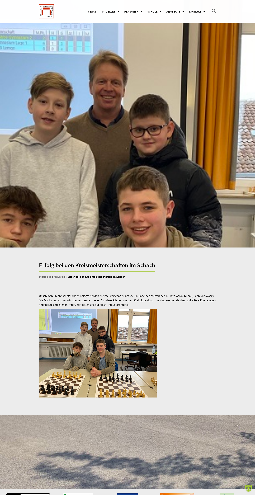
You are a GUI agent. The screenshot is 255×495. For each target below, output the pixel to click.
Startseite (45, 276)
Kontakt (195, 11)
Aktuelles (108, 11)
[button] (248, 488)
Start (92, 11)
